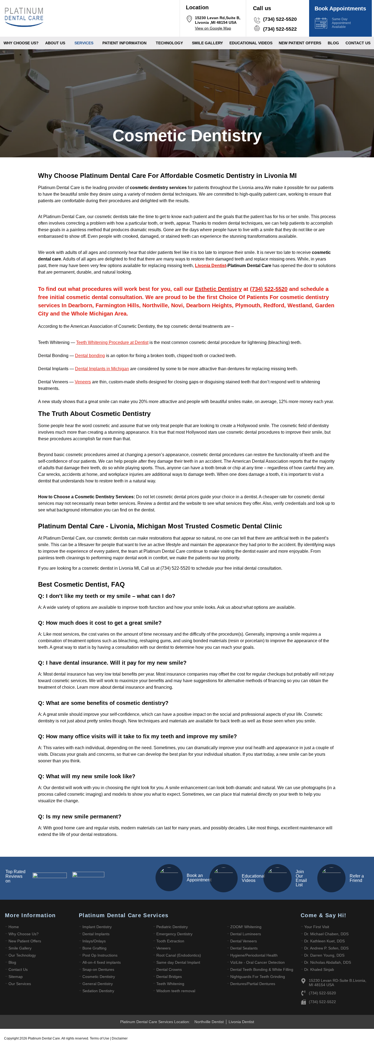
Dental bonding (90, 355)
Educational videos (250, 43)
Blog (333, 43)
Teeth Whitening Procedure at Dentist (112, 342)
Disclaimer (120, 1038)
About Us (55, 43)
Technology (169, 43)
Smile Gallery (207, 43)
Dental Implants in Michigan (102, 368)
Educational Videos (253, 878)
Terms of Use (100, 1038)
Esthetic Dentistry (218, 289)
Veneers (83, 382)
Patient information (124, 43)
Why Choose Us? (21, 43)
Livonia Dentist (210, 265)
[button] (56, 43)
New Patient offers (300, 43)
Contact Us (358, 43)
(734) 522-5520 (280, 19)
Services (83, 43)
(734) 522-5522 (280, 29)
